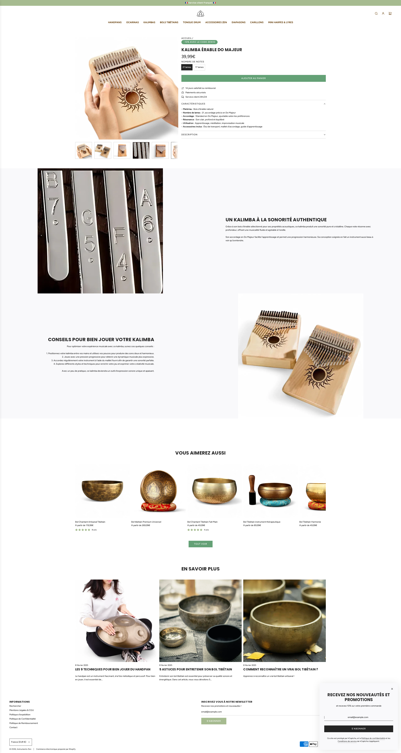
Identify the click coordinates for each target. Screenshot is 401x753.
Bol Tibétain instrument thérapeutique (261, 522)
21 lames (187, 67)
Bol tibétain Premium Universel (146, 522)
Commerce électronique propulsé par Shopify (56, 749)
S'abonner (214, 721)
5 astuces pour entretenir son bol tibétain (195, 669)
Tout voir (200, 544)
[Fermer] (392, 688)
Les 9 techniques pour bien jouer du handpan (112, 669)
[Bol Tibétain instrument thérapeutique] (270, 491)
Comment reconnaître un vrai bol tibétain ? (280, 669)
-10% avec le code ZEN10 (199, 42)
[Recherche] (376, 13)
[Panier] (390, 13)
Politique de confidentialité (373, 738)
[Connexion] (383, 13)
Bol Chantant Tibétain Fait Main (202, 522)
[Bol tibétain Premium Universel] (158, 491)
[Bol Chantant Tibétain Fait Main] (214, 491)
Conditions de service (347, 741)
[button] (77, 88)
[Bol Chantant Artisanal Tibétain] (102, 491)
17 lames (199, 67)
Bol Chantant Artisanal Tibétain (90, 522)
